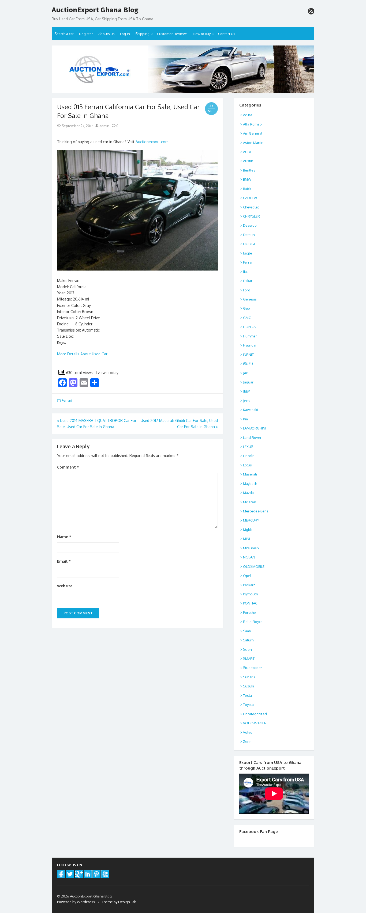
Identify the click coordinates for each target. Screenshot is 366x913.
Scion (247, 649)
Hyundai (249, 345)
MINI (246, 539)
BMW (247, 179)
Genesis (250, 299)
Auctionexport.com (152, 141)
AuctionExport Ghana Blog (95, 9)
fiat (245, 271)
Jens (246, 400)
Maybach (250, 483)
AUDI (247, 152)
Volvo (247, 732)
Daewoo (250, 225)
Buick (247, 189)
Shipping (142, 34)
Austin (248, 161)
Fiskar (247, 281)
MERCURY (251, 520)
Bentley (249, 170)
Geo (246, 308)
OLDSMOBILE (253, 566)
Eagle (247, 253)
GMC (247, 317)
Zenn (247, 741)
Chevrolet (251, 207)
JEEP (246, 391)
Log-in (125, 34)
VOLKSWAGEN (255, 723)
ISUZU (248, 364)
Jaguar (248, 382)
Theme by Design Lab (119, 902)
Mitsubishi (251, 548)
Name (64, 536)
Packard (249, 585)
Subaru (249, 677)
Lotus (247, 465)
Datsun (249, 235)
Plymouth (250, 594)
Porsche (249, 612)
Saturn (248, 640)
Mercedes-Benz (255, 511)
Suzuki (248, 686)
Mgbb (247, 529)
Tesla (247, 695)
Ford (246, 290)
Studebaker (252, 667)
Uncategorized (255, 714)
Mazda (248, 492)
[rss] (311, 11)
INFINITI (249, 354)
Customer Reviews (172, 34)
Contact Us (226, 34)
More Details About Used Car (82, 354)
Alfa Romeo (252, 124)
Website (64, 586)
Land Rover (252, 437)
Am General (252, 133)
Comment (68, 467)
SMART (249, 658)
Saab (247, 631)
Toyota (248, 704)
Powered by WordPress (76, 902)
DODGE (249, 244)
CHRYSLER (251, 216)
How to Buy (202, 34)
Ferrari (67, 400)
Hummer (250, 336)
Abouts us (106, 34)
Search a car (64, 34)
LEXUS (248, 446)
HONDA (249, 327)
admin (104, 126)
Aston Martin (253, 142)
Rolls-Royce (253, 621)
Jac (245, 373)
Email (64, 561)
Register (86, 34)
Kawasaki (250, 410)
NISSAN (249, 557)
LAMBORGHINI (254, 428)
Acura (247, 115)
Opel (247, 575)
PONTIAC (250, 603)
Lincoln (249, 456)
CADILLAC (250, 198)
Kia (245, 419)
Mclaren (249, 502)
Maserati (250, 474)
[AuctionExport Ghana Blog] (183, 69)
